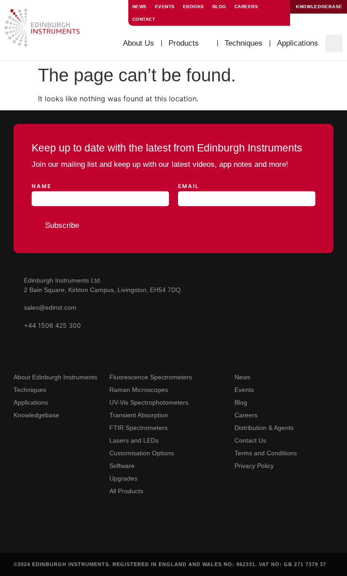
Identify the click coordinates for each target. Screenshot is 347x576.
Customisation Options (141, 453)
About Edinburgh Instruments (55, 377)
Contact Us (250, 440)
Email (188, 186)
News (139, 6)
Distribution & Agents (264, 427)
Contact (143, 19)
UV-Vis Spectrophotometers (148, 402)
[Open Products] (205, 43)
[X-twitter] (57, 534)
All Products (126, 491)
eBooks (193, 6)
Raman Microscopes (138, 389)
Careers (246, 6)
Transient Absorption (138, 415)
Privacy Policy (254, 465)
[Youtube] (19, 534)
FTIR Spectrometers (138, 427)
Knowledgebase (36, 415)
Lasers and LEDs (134, 440)
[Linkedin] (38, 534)
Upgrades (123, 478)
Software (122, 465)
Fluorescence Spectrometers (150, 377)
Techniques (30, 389)
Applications (31, 402)
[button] (333, 43)
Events (165, 6)
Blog (219, 6)
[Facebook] (77, 534)
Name (42, 186)
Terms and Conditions (265, 453)
